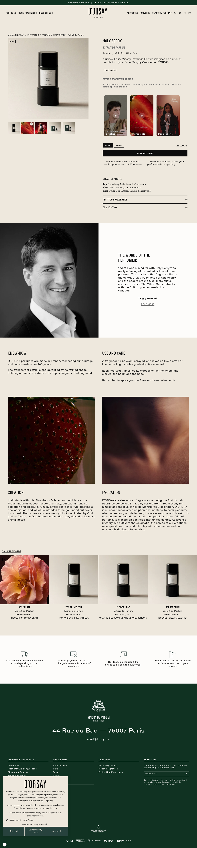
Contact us (13, 765)
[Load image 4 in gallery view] (55, 128)
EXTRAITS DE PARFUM (38, 35)
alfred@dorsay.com (98, 739)
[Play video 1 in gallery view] (27, 128)
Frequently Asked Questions (22, 769)
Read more (147, 304)
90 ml (108, 145)
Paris (55, 769)
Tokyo (56, 772)
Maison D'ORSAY (16, 35)
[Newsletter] (185, 773)
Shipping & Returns (18, 772)
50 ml (119, 145)
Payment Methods (17, 775)
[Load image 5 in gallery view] (69, 128)
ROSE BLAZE (24, 609)
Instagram (58, 788)
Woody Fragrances (108, 769)
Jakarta (56, 775)
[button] (12, 12)
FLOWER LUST (123, 609)
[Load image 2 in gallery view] (41, 128)
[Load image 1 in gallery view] (14, 128)
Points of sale (60, 765)
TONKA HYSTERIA (73, 609)
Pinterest (57, 792)
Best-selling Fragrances (110, 772)
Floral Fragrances (107, 765)
